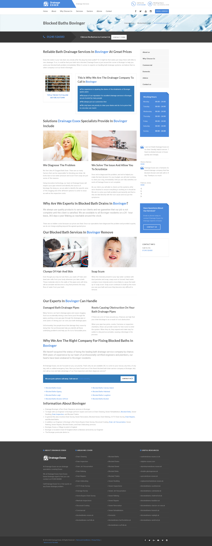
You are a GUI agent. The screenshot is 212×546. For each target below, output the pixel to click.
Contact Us (127, 378)
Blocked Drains (114, 461)
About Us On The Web (51, 542)
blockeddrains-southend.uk (150, 486)
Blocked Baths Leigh (53, 395)
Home (45, 11)
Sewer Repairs (114, 501)
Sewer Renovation (115, 506)
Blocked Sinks (126, 412)
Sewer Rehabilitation (116, 510)
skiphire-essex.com (148, 461)
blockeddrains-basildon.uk (150, 501)
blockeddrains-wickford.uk (150, 520)
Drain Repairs (130, 417)
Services (79, 11)
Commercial (147, 65)
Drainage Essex (57, 457)
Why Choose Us (66, 11)
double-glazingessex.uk (149, 471)
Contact (109, 11)
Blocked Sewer (114, 466)
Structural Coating (82, 506)
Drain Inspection (58, 414)
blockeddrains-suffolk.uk (117, 525)
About (54, 11)
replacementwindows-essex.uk (152, 481)
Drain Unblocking (82, 481)
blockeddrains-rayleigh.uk (150, 515)
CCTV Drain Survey (83, 486)
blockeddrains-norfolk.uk (85, 520)
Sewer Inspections (115, 486)
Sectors (90, 11)
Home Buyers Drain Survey (86, 496)
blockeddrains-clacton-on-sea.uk (153, 506)
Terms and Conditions (83, 540)
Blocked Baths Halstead (101, 392)
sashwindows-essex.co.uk (150, 457)
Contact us (147, 84)
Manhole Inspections (83, 501)
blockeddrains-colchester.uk (151, 491)
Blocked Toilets (114, 476)
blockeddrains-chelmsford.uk (151, 496)
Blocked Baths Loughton (102, 395)
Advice (99, 11)
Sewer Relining (114, 496)
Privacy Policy (96, 540)
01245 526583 (141, 5)
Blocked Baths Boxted (101, 399)
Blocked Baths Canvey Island (103, 388)
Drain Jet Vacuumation (117, 422)
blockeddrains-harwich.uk (150, 510)
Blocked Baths (114, 457)
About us (146, 52)
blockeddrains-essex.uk (84, 515)
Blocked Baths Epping (54, 392)
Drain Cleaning (81, 457)
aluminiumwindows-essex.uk (151, 466)
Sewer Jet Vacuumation (117, 491)
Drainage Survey (82, 491)
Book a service (162, 11)
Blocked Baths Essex (53, 388)
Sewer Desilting (114, 481)
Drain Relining (81, 471)
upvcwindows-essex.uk (149, 476)
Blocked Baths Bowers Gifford (57, 399)
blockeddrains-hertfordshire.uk (120, 520)
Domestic (146, 72)
